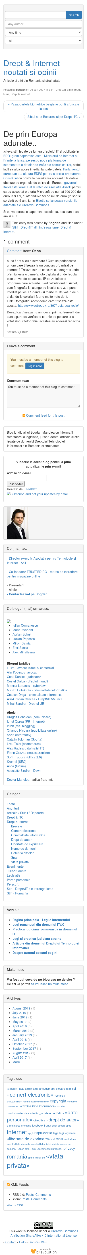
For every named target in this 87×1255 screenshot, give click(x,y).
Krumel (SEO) (17, 761)
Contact (10, 1242)
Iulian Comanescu (25, 625)
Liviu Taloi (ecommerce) (24, 743)
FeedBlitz (30, 489)
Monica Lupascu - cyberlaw (26, 685)
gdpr (54, 1125)
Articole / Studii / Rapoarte (25, 812)
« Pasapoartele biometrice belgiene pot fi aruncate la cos (43, 106)
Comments (43, 1194)
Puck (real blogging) (21, 726)
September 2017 (24, 1048)
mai (53, 1139)
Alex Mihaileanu (23, 652)
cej (74, 1088)
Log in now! (35, 366)
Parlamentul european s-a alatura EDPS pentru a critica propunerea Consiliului (42, 173)
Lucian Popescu (23, 638)
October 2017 (22, 1044)
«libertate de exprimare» (28, 1138)
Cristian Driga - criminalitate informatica (34, 694)
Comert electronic (23, 830)
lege (55, 1133)
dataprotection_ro (33, 1113)
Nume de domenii (23, 848)
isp (29, 1133)
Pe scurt (13, 884)
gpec (68, 1125)
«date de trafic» (54, 1113)
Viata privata (20, 862)
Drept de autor (21, 839)
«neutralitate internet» (18, 1144)
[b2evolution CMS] (43, 1251)
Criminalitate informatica (28, 835)
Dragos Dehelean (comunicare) (29, 717)
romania (17, 1156)
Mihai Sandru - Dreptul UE (25, 703)
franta (47, 1125)
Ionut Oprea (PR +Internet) (26, 721)
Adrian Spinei (21, 634)
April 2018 (19, 1039)
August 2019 (21, 1008)
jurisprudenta (41, 1132)
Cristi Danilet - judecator (24, 676)
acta (21, 1088)
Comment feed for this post (44, 415)
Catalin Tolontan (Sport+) (24, 739)
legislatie (70, 1133)
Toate (11, 804)
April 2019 (19, 1026)
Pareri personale (18, 879)
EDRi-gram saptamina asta (22, 155)
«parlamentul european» (50, 1148)
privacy (69, 1148)
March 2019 (20, 1030)
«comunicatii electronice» (36, 1101)
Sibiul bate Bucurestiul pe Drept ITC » (53, 116)
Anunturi (13, 808)
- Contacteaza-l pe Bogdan (27, 594)
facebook (37, 1125)
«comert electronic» (30, 1094)
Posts (30, 1194)
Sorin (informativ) (19, 734)
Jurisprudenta (16, 871)
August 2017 (21, 1053)
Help (22, 1242)
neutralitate (70, 1139)
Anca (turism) (16, 766)
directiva (39, 1120)
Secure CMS (37, 1242)
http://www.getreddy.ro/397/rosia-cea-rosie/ (48, 305)
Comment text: (18, 380)
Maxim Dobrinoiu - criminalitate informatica (37, 690)
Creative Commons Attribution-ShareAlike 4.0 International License (44, 1233)
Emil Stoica (20, 647)
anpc (35, 1088)
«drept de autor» (62, 1119)
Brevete (16, 826)
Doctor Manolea (18, 779)
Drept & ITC (15, 817)
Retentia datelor (22, 853)
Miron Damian (22, 643)
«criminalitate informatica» (37, 1106)
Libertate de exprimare (27, 844)
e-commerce (13, 1125)
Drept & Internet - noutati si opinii (34, 67)
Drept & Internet (20, 94)
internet (17, 1131)
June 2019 (19, 1017)
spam (31, 1157)
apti (53, 1088)
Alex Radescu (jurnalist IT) (25, 748)
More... (17, 1062)
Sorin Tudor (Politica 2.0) (24, 757)
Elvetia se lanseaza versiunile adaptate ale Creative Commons (40, 202)
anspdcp (44, 1088)
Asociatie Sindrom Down (24, 770)
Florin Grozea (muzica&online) (28, 752)
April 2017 (19, 1057)
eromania (26, 1125)
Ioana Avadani (22, 630)
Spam (15, 857)
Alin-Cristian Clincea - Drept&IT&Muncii (34, 699)
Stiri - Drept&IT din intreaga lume (35, 227)
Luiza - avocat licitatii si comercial (30, 667)
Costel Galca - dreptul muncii (27, 681)
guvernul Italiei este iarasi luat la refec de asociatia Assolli (40, 184)
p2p (34, 1148)
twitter (38, 1157)
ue (43, 1157)
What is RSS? (15, 1205)
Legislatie (13, 875)
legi (61, 1133)
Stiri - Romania (17, 893)
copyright (58, 1101)
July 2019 (19, 1012)
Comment (14, 250)
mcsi (59, 1138)
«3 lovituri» (12, 1088)
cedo (68, 1088)
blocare (60, 1088)
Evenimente (15, 866)
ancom (28, 1088)
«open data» (24, 1148)
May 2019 (19, 1021)
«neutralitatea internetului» (45, 1144)
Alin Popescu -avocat (22, 672)
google (61, 1125)
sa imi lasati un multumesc (49, 984)
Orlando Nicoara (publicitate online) (32, 730)
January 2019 (22, 1035)
